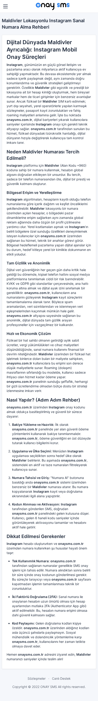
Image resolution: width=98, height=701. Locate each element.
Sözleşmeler (37, 678)
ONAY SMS (49, 687)
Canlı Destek (61, 678)
